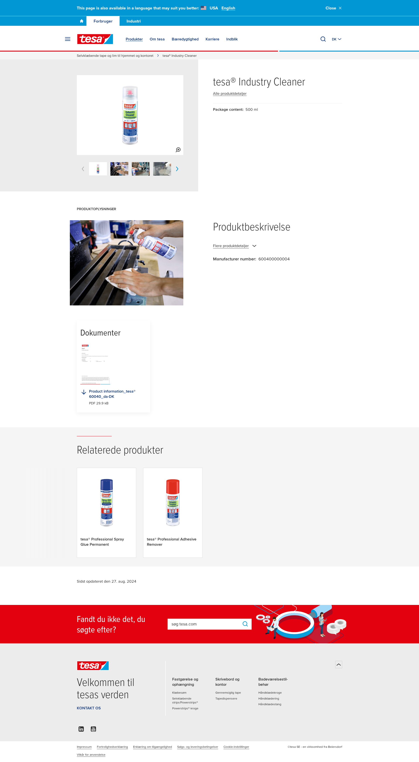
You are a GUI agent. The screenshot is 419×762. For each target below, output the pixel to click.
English (228, 8)
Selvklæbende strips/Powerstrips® (185, 700)
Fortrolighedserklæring (112, 746)
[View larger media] (178, 149)
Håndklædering (268, 698)
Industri (134, 21)
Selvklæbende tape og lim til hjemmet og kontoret (115, 55)
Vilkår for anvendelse (91, 754)
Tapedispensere (226, 698)
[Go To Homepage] (81, 21)
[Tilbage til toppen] (338, 664)
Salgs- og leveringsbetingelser (197, 746)
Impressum (84, 746)
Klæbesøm (179, 692)
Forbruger (103, 21)
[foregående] (83, 168)
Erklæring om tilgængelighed (152, 746)
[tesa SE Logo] (95, 39)
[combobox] (205, 624)
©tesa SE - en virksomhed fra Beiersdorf (315, 746)
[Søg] (323, 39)
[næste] (177, 168)
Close (331, 8)
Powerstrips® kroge (185, 708)
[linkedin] (81, 730)
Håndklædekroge (270, 692)
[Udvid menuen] (67, 39)
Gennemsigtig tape (228, 692)
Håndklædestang (269, 704)
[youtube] (93, 730)
